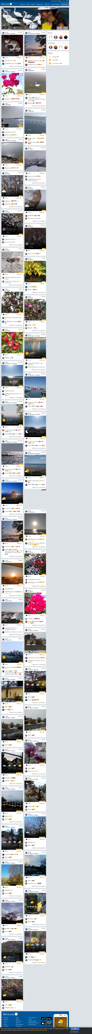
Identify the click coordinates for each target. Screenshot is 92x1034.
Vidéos (33, 4)
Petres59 (7, 1007)
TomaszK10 (7, 588)
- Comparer (5, 1026)
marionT (7, 433)
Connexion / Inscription (56, 1)
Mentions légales (32, 1021)
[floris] (55, 47)
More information (74, 1031)
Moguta (7, 816)
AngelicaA (7, 203)
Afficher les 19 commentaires (15, 285)
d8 (5, 60)
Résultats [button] (50, 53)
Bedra (29, 253)
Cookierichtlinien (32, 1024)
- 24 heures (5, 1019)
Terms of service (32, 1017)
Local (65, 28)
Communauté (64, 4)
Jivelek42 (30, 660)
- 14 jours (5, 1024)
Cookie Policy (33, 1030)
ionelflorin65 (8, 393)
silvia (6, 709)
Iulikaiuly (30, 64)
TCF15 (6, 32)
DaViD (29, 480)
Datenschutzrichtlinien (33, 1022)
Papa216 (7, 890)
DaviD (6, 277)
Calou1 (29, 883)
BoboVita (7, 778)
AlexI (6, 706)
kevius (6, 854)
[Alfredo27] (66, 37)
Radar (28, 4)
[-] (50, 37)
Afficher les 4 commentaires (15, 475)
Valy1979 (7, 591)
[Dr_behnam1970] (55, 37)
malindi (7, 132)
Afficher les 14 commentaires (15, 634)
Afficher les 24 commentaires (38, 369)
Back (6, 27)
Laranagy (30, 618)
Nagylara (7, 201)
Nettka (29, 289)
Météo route (40, 4)
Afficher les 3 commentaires (15, 206)
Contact (30, 1019)
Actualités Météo (55, 4)
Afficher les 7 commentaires (15, 325)
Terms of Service (43, 1030)
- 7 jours (5, 1022)
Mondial (59, 28)
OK (75, 1029)
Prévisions (22, 4)
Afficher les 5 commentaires (15, 244)
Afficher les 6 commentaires (15, 783)
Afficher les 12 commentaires (15, 66)
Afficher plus (65, 32)
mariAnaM (7, 63)
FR (64, 1)
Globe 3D (47, 4)
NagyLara (7, 98)
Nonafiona (7, 928)
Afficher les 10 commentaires (38, 886)
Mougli (6, 134)
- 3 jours (5, 1021)
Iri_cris (6, 430)
